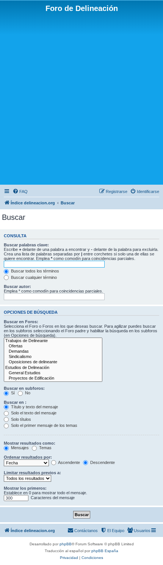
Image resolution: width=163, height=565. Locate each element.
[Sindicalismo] (53, 357)
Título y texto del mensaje (34, 407)
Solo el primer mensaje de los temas (43, 425)
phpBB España (104, 551)
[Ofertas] (53, 346)
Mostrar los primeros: (25, 488)
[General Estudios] (53, 373)
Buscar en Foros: (21, 321)
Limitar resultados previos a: (32, 472)
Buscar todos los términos (34, 271)
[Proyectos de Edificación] (53, 378)
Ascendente (68, 462)
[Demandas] (53, 351)
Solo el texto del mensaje (33, 413)
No (27, 393)
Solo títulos (20, 419)
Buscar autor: (17, 286)
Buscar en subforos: (24, 388)
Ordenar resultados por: (28, 457)
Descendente (102, 462)
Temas (45, 447)
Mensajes (19, 447)
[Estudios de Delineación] (53, 367)
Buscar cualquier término (33, 277)
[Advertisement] (81, 98)
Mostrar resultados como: (29, 443)
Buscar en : (15, 402)
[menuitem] (20, 191)
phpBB (66, 544)
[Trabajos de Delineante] (53, 341)
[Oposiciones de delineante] (53, 362)
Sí (12, 393)
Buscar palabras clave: (26, 245)
